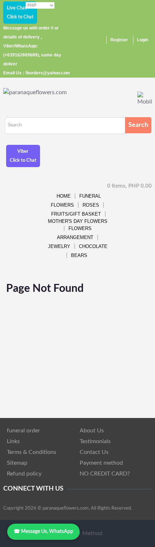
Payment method (101, 463)
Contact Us (94, 452)
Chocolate (93, 246)
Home (64, 196)
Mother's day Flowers (77, 221)
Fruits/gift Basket (76, 214)
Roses (91, 205)
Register (119, 39)
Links (13, 441)
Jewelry (59, 246)
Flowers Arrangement (75, 233)
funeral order (23, 430)
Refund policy (24, 474)
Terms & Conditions (31, 452)
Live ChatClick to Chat (20, 12)
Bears (79, 255)
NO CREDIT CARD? (105, 474)
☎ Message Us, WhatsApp (43, 531)
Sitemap (17, 463)
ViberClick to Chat (23, 156)
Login (142, 39)
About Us (92, 430)
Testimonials (95, 441)
